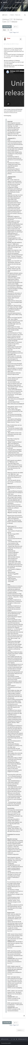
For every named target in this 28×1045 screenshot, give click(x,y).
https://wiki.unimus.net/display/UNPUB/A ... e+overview (17, 399)
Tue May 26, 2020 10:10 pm (12, 44)
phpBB (8, 1043)
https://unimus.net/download (15, 109)
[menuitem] (5, 2)
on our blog (11, 62)
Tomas (8, 38)
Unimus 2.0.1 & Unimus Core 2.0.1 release (12, 20)
